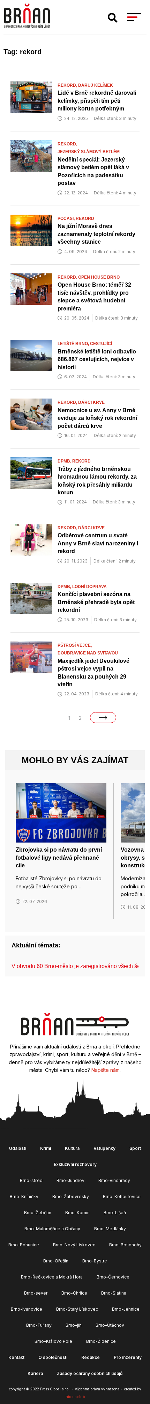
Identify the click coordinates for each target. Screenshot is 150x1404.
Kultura (72, 1148)
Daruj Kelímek (95, 85)
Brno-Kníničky (24, 1196)
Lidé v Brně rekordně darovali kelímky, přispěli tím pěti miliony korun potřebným (97, 101)
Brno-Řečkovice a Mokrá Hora (52, 1277)
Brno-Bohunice (23, 1244)
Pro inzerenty (128, 1357)
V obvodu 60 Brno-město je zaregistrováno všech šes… (80, 966)
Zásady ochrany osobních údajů (89, 1373)
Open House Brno (99, 277)
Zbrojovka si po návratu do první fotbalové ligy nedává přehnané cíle (59, 857)
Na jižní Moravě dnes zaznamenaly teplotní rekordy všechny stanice (96, 234)
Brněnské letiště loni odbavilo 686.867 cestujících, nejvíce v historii (97, 359)
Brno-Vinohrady (114, 1180)
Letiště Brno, (74, 343)
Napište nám (105, 1070)
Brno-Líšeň (115, 1212)
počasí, (67, 218)
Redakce (90, 1357)
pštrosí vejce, (75, 645)
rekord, (68, 85)
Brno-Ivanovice (26, 1309)
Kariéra (35, 1373)
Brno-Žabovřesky (70, 1196)
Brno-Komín (77, 1212)
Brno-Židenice (101, 1341)
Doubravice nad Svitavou (88, 653)
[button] (112, 18)
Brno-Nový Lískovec (74, 1244)
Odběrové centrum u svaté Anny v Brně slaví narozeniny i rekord (98, 543)
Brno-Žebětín (37, 1212)
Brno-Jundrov (70, 1180)
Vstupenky (104, 1148)
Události (17, 1148)
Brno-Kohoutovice (122, 1196)
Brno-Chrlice (74, 1293)
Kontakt (16, 1357)
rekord (85, 218)
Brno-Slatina (113, 1293)
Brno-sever (35, 1293)
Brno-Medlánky (110, 1228)
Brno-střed (31, 1180)
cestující (101, 343)
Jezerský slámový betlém (89, 151)
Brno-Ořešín (55, 1260)
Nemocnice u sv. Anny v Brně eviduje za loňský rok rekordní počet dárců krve (97, 418)
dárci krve (91, 402)
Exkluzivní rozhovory (75, 1164)
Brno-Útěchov (110, 1325)
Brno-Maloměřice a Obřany (52, 1228)
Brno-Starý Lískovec (77, 1309)
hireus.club (75, 1397)
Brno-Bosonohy (125, 1244)
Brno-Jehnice (126, 1309)
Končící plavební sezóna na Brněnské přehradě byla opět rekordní (96, 602)
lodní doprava (89, 586)
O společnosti (52, 1357)
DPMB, (65, 461)
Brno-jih (74, 1325)
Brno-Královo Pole (53, 1341)
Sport (135, 1148)
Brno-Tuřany (39, 1325)
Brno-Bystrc (94, 1260)
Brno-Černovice (113, 1277)
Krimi (45, 1148)
